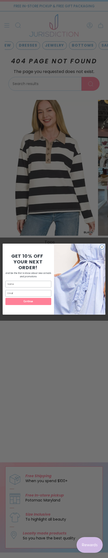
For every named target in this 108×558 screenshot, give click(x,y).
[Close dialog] (102, 247)
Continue (28, 301)
